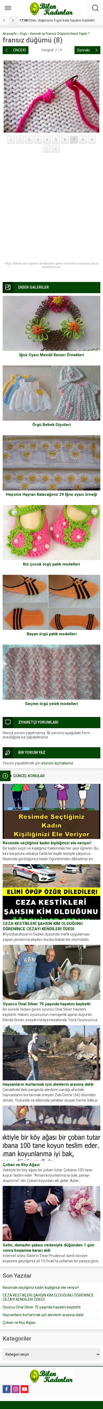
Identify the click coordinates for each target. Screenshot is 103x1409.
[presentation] (4, 20)
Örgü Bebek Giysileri (51, 424)
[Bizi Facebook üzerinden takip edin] (7, 1389)
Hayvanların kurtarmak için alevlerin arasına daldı (48, 1084)
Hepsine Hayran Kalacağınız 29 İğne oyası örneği (51, 494)
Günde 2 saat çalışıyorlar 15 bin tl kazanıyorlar (58, 20)
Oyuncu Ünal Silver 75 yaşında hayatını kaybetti (47, 1004)
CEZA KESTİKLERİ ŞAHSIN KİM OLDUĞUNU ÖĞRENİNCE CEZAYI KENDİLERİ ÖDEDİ (43, 926)
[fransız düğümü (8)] (51, 96)
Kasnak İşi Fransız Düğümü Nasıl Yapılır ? (60, 34)
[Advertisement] (51, 207)
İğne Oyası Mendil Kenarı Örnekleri (51, 355)
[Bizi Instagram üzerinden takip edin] (16, 1389)
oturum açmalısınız (57, 763)
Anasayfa (10, 34)
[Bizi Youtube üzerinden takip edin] (25, 1389)
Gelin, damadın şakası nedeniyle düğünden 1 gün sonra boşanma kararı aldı (48, 1248)
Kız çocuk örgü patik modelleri (51, 564)
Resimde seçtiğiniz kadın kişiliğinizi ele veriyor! (47, 843)
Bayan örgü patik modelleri (52, 634)
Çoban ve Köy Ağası (21, 1164)
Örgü (23, 34)
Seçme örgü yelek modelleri (51, 703)
